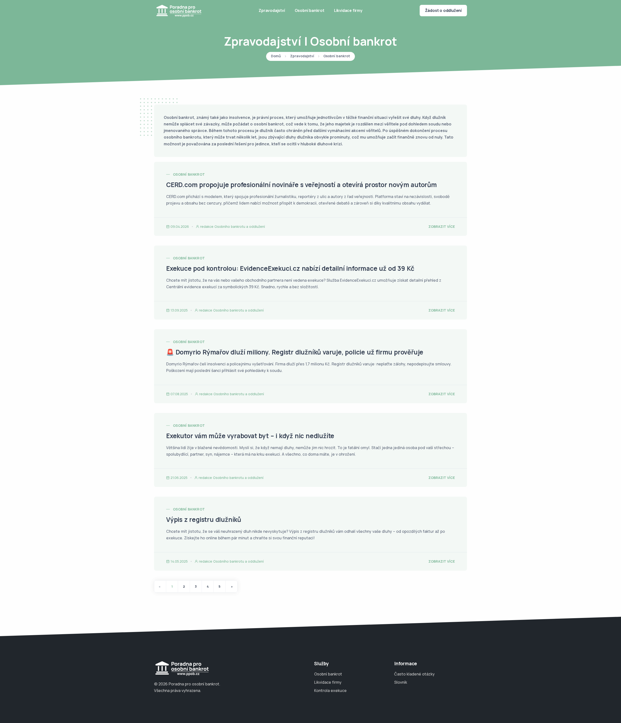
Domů (276, 56)
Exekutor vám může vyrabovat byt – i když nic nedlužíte (250, 435)
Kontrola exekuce (330, 690)
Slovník (400, 682)
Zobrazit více (441, 226)
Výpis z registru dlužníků (203, 519)
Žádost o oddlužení (443, 10)
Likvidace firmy (348, 10)
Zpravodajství (272, 10)
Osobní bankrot (309, 10)
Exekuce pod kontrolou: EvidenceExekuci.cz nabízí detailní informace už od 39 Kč (290, 268)
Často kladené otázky (414, 674)
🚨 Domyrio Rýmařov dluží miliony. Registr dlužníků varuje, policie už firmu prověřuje (294, 352)
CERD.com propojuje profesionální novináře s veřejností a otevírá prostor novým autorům (301, 184)
